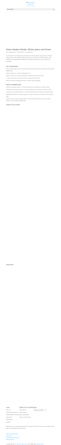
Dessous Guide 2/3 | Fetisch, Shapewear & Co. (18, 73)
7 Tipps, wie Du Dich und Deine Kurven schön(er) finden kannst (23, 78)
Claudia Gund (12, 52)
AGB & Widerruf (10, 439)
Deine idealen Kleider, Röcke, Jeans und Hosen (28, 49)
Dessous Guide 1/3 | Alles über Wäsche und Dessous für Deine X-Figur (25, 75)
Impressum (9, 417)
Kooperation (9, 419)
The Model (9, 89)
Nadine (8, 87)
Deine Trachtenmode (25, 417)
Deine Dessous (23, 412)
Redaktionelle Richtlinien (12, 414)
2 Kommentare (29, 52)
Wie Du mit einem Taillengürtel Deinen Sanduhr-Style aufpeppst (23, 80)
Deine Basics (22, 410)
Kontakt (8, 422)
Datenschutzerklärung (12, 412)
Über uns (8, 410)
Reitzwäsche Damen (11, 94)
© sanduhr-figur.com (21, 444)
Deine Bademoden (24, 414)
